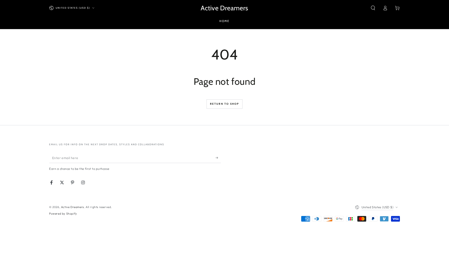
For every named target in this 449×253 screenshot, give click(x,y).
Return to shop (224, 103)
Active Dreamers (72, 207)
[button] (373, 8)
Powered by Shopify (63, 213)
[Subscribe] (218, 158)
